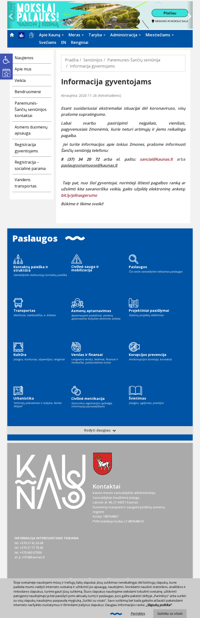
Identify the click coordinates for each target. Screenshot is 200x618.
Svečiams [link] (47, 42)
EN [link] (63, 42)
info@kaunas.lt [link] (33, 557)
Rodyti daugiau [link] (97, 430)
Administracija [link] (124, 35)
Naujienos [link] (24, 57)
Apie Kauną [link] (50, 35)
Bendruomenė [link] (28, 91)
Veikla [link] (20, 80)
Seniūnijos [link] (92, 60)
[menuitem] (11, 35)
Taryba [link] (96, 35)
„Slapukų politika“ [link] (158, 605)
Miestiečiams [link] (158, 35)
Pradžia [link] (72, 60)
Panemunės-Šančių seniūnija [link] (133, 60)
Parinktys (138, 613)
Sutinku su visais (170, 613)
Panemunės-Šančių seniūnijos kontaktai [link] (31, 109)
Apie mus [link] (23, 69)
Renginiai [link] (79, 42)
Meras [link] (75, 35)
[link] (6, 60)
